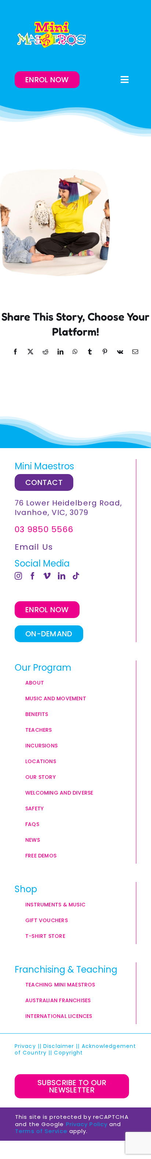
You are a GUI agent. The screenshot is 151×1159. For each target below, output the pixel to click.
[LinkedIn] (62, 576)
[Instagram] (18, 576)
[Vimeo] (47, 576)
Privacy (25, 1046)
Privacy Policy (86, 1124)
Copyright (69, 1052)
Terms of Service (41, 1131)
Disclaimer (58, 1046)
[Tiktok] (76, 576)
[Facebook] (33, 576)
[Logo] (51, 34)
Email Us (34, 547)
